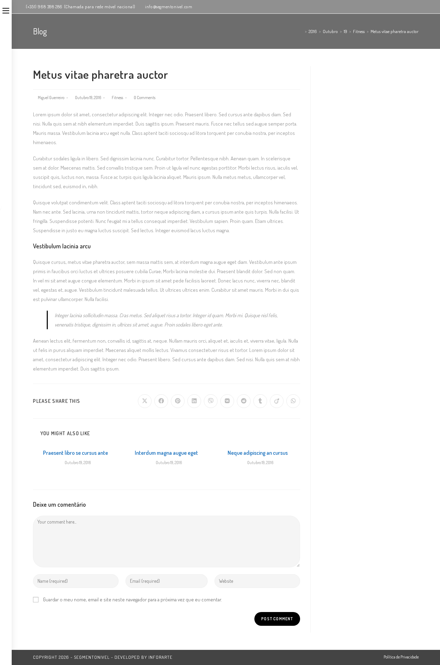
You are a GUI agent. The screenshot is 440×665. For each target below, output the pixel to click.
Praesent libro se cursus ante (75, 452)
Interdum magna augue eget (166, 452)
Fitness (117, 97)
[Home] (301, 31)
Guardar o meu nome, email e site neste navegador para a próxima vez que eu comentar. (132, 599)
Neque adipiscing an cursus (258, 452)
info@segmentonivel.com (168, 6)
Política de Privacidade (401, 656)
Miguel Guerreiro (51, 97)
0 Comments (144, 97)
